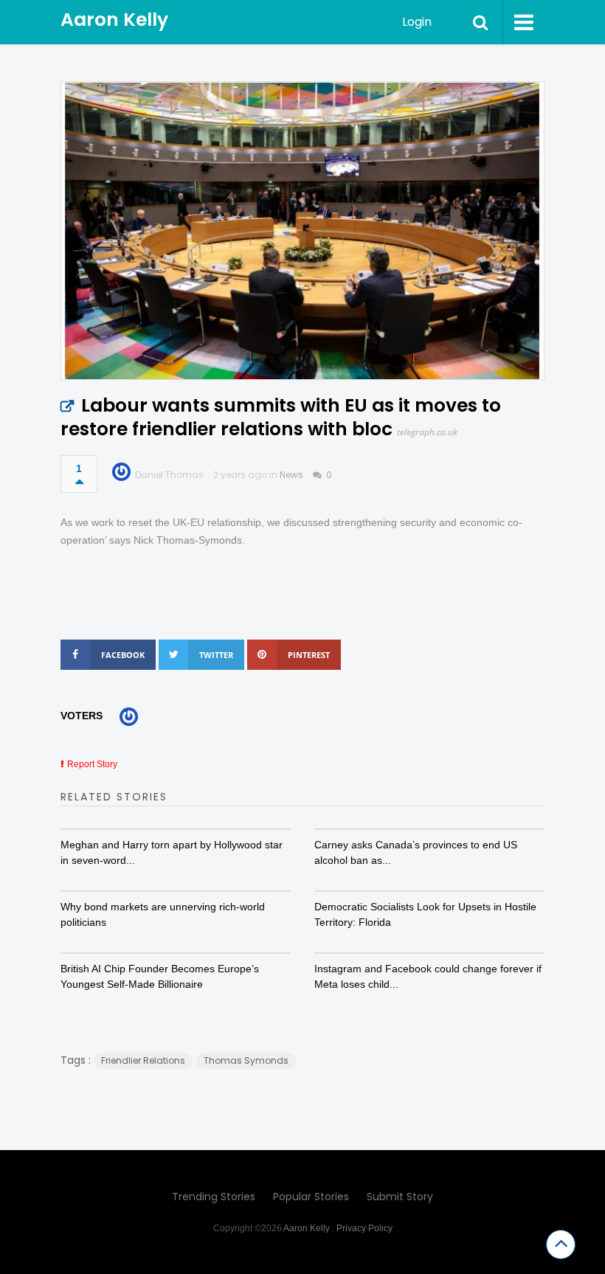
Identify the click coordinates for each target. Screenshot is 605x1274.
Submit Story (400, 1196)
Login (417, 21)
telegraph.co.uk (427, 432)
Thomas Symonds (246, 1060)
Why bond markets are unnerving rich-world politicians (162, 914)
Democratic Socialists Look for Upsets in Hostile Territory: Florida (425, 914)
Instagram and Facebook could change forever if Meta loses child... (428, 976)
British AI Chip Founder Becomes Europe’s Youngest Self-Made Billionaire (159, 976)
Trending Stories (213, 1196)
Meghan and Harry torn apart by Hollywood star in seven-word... (171, 852)
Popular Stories (311, 1196)
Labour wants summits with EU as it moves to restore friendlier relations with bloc (280, 417)
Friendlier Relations (143, 1060)
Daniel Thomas (169, 474)
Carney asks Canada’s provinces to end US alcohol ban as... (415, 852)
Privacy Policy (364, 1228)
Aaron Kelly (114, 19)
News (291, 474)
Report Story (92, 764)
